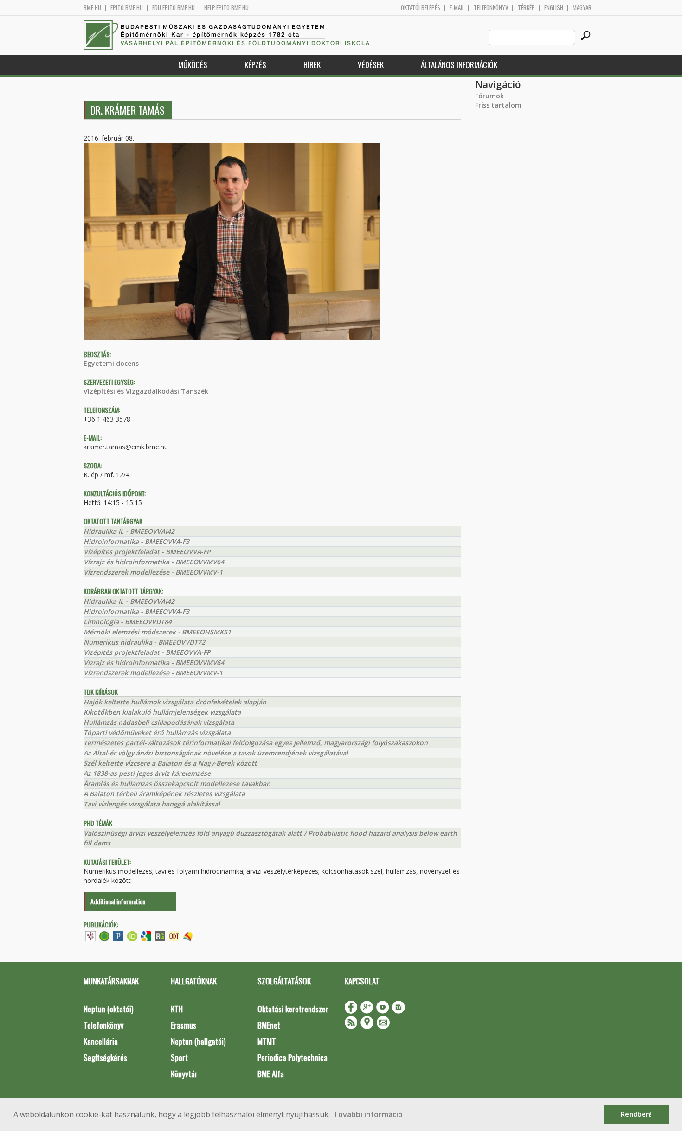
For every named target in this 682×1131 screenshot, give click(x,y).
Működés (192, 64)
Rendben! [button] (636, 1114)
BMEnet (268, 1025)
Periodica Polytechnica (292, 1057)
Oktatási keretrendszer (292, 1009)
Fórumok (489, 95)
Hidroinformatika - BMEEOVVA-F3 (136, 541)
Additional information (117, 901)
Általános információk (459, 64)
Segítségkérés (105, 1057)
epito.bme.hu (126, 8)
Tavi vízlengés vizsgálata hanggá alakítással (152, 803)
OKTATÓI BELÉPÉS (420, 8)
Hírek (312, 64)
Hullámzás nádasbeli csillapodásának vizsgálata (159, 722)
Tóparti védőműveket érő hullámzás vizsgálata (157, 732)
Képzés (255, 64)
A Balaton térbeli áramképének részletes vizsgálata (164, 793)
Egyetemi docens (111, 363)
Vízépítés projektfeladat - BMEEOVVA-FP (147, 551)
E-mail (457, 8)
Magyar (582, 8)
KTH (177, 1009)
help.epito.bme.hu (226, 8)
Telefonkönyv (491, 8)
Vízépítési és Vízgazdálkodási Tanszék (146, 391)
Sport (179, 1057)
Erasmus (183, 1025)
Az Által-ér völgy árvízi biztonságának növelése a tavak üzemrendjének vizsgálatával (216, 752)
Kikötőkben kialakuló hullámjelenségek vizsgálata (162, 712)
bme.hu (92, 8)
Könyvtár (184, 1074)
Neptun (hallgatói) (198, 1041)
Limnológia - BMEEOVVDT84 (128, 621)
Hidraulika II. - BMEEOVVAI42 (129, 531)
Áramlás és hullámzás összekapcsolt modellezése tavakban (177, 783)
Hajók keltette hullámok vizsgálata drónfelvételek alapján (175, 701)
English (553, 8)
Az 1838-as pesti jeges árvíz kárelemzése (147, 773)
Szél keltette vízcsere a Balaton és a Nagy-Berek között (170, 763)
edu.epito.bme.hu (173, 8)
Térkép (526, 8)
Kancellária (101, 1041)
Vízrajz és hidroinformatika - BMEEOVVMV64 (154, 561)
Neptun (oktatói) (108, 1009)
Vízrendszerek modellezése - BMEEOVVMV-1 (153, 572)
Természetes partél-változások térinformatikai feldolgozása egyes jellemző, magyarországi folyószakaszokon (256, 742)
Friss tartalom (498, 105)
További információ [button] (368, 1114)
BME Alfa (270, 1074)
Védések (371, 64)
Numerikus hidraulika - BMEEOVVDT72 (144, 642)
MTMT (266, 1041)
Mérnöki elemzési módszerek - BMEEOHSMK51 (157, 631)
